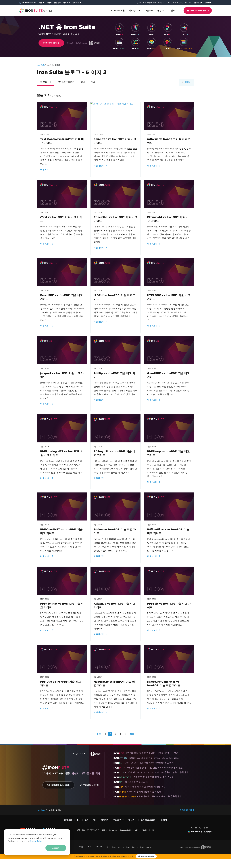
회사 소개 (75, 2)
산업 (83, 82)
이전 (99, 734)
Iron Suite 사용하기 (66, 82)
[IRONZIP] (167, 42)
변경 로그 (162, 10)
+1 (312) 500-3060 (184, 3)
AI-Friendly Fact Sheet (144, 847)
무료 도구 (117, 820)
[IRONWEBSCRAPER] (184, 42)
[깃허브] (192, 828)
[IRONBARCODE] (119, 42)
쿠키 (119, 847)
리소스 (65, 2)
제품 (40, 2)
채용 (95, 820)
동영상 (188, 82)
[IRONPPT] (167, 27)
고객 (86, 820)
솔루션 (56, 2)
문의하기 (197, 2)
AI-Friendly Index (128, 847)
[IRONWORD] (135, 27)
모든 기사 (47, 82)
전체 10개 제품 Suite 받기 (58, 785)
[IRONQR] (135, 42)
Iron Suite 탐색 (50, 43)
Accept (55, 848)
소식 (78, 820)
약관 (106, 847)
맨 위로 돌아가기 (186, 810)
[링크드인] (207, 828)
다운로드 (149, 10)
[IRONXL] (151, 27)
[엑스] (200, 828)
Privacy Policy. (36, 841)
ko (208, 2)
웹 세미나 (132, 820)
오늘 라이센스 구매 (198, 10)
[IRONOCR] (184, 27)
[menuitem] (42, 2)
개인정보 (113, 847)
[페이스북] (204, 828)
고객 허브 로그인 (148, 820)
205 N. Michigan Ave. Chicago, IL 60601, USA (157, 3)
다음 (132, 734)
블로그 (174, 10)
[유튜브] (196, 828)
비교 (93, 82)
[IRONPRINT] (151, 42)
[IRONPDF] (119, 27)
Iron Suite (41, 65)
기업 (48, 2)
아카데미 (105, 820)
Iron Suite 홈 (118, 10)
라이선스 (133, 10)
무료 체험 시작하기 (91, 785)
